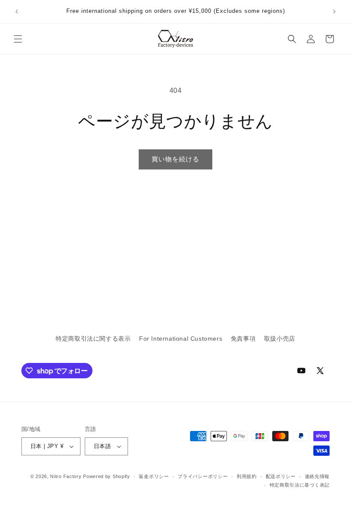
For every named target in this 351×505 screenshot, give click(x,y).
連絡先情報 (317, 476)
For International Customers (180, 338)
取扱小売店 (279, 338)
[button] (18, 39)
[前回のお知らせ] (16, 11)
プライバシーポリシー (203, 476)
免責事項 (243, 338)
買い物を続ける (175, 159)
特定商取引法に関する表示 (93, 338)
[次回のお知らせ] (334, 11)
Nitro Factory (65, 476)
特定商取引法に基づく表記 (300, 484)
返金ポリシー (154, 476)
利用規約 (247, 476)
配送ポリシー (281, 476)
